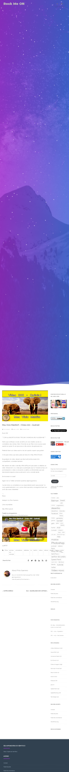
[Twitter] (32, 560)
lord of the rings (61, 534)
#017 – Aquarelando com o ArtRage (37, 591)
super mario (54, 562)
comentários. (18, 550)
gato (52, 523)
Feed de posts (54, 593)
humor (53, 527)
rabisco (60, 546)
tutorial (60, 565)
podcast (53, 546)
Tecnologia (53, 697)
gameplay (59, 518)
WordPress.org (55, 601)
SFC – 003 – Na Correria (57, 635)
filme (61, 513)
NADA (52, 676)
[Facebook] (28, 560)
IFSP (58, 528)
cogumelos (60, 505)
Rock (53, 548)
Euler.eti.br (53, 577)
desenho (55, 508)
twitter (53, 567)
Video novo (57, 570)
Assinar (55, 481)
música (54, 539)
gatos (57, 523)
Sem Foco (55, 554)
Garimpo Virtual (55, 668)
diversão (62, 511)
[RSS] (42, 560)
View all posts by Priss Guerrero (21, 579)
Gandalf (60, 521)
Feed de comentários (56, 597)
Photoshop (57, 543)
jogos (63, 532)
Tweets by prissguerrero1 (9, 513)
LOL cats (53, 534)
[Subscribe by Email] (56, 458)
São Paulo (61, 562)
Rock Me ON (14, 4)
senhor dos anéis (58, 557)
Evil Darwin (54, 660)
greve (61, 523)
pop (52, 684)
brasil (62, 500)
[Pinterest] (35, 560)
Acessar (53, 589)
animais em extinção (11, 552)
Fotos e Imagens (55, 664)
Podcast (53, 680)
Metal (58, 537)
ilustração (54, 530)
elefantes (26, 550)
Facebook (54, 513)
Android (53, 497)
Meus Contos (54, 672)
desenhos (54, 511)
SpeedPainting (54, 692)
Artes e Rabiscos (55, 648)
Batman (55, 500)
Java (59, 532)
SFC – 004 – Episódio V (57, 631)
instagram (60, 530)
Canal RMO (54, 652)
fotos (61, 515)
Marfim (35, 550)
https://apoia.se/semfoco (10, 751)
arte (58, 498)
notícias (46, 550)
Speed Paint (56, 560)
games (53, 520)
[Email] (46, 560)
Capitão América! (7, 591)
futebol (53, 518)
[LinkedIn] (39, 560)
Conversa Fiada (25, 429)
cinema (53, 505)
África (6, 550)
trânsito (53, 564)
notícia (40, 550)
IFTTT (5, 545)
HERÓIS (62, 525)
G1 (31, 550)
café (61, 503)
